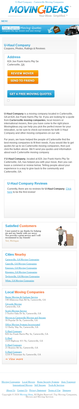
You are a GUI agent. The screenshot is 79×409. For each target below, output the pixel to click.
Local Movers (28, 382)
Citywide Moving (13, 304)
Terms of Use (54, 390)
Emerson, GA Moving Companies (21, 268)
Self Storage (40, 385)
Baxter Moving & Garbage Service (21, 297)
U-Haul (8, 338)
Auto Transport (68, 382)
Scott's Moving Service (16, 311)
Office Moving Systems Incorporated (22, 324)
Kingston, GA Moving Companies (21, 272)
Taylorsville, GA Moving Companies (22, 276)
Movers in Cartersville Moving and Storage (25, 318)
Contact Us (22, 390)
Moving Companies (11, 382)
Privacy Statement (37, 390)
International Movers (22, 385)
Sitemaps (67, 390)
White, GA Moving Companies (19, 281)
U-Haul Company (13, 331)
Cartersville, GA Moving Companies (22, 259)
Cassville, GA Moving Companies (21, 264)
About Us (10, 390)
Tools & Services (56, 385)
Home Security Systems (48, 382)
